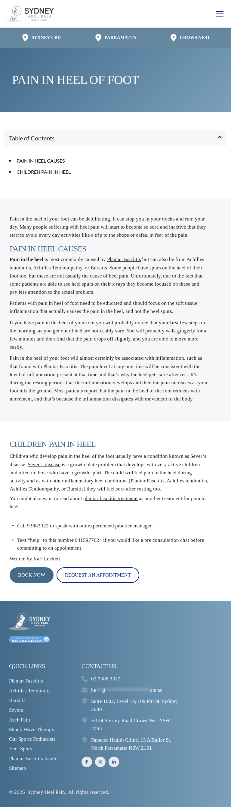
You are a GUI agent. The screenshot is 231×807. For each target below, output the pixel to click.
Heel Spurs (20, 749)
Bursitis (17, 700)
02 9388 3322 (106, 679)
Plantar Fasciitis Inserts (34, 758)
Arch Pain (19, 720)
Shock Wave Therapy (31, 729)
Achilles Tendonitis (30, 691)
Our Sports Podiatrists (32, 739)
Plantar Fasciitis (148, 481)
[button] (219, 14)
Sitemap (17, 768)
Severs (16, 710)
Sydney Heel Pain (46, 792)
